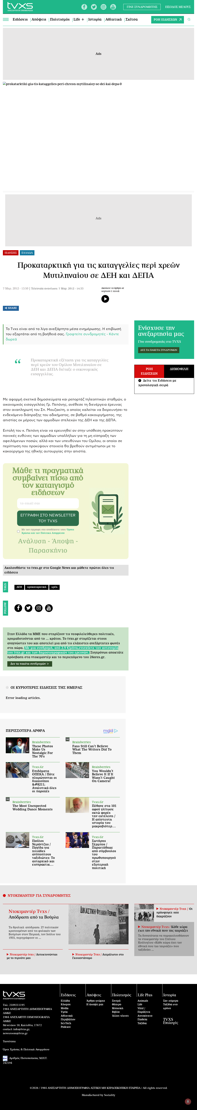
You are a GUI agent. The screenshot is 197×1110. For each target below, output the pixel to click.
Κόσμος (66, 1004)
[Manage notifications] (188, 1101)
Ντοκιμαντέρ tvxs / (23, 954)
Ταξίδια (142, 1023)
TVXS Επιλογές (170, 1021)
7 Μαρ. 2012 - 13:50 (15, 288)
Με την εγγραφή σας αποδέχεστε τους (48, 531)
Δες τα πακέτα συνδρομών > (29, 664)
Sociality (109, 1095)
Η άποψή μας (94, 1004)
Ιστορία (95, 19)
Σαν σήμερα (170, 1001)
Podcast (66, 1027)
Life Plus (145, 995)
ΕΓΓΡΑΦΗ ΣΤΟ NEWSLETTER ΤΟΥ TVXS (47, 518)
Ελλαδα (27, 253)
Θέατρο (116, 1004)
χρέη (54, 587)
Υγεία (64, 1012)
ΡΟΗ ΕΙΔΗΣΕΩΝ (165, 19)
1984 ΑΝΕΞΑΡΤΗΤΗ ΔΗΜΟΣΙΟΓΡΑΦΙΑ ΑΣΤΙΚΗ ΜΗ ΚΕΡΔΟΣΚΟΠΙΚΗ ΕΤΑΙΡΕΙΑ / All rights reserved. (104, 1088)
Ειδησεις (11, 253)
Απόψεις (39, 19)
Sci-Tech (66, 1023)
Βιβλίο (116, 1012)
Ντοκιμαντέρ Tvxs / (29, 911)
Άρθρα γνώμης (95, 1001)
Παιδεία (142, 1019)
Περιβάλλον (68, 1019)
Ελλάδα (65, 1001)
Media (64, 1008)
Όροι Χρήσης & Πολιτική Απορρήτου (26, 1049)
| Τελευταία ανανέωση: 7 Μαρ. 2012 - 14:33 (56, 289)
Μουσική (117, 1008)
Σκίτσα (132, 19)
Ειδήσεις (20, 19)
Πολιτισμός (60, 19)
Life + (78, 19)
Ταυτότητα (9, 1041)
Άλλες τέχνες (120, 1016)
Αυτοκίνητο (145, 1016)
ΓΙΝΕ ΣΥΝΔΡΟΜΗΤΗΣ (142, 6)
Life (140, 1004)
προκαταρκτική (36, 587)
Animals (143, 1001)
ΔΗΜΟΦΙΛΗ (179, 369)
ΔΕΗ (19, 587)
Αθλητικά (113, 19)
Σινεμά (116, 1001)
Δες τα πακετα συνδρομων (158, 350)
